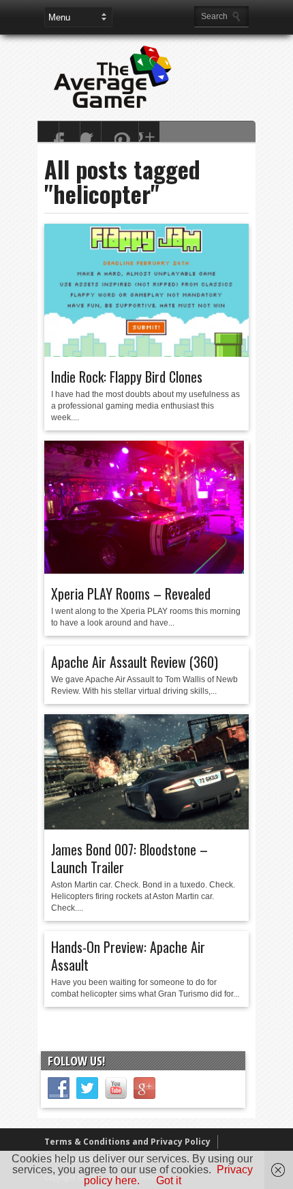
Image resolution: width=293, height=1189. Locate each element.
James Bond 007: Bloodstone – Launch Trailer (129, 858)
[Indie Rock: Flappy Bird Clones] (146, 353)
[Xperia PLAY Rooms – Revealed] (144, 570)
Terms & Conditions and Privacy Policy (127, 1141)
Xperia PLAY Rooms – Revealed (131, 593)
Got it (168, 1180)
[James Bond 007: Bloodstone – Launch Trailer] (146, 826)
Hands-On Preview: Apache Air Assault (128, 956)
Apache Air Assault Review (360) (134, 661)
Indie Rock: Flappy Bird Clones (126, 376)
